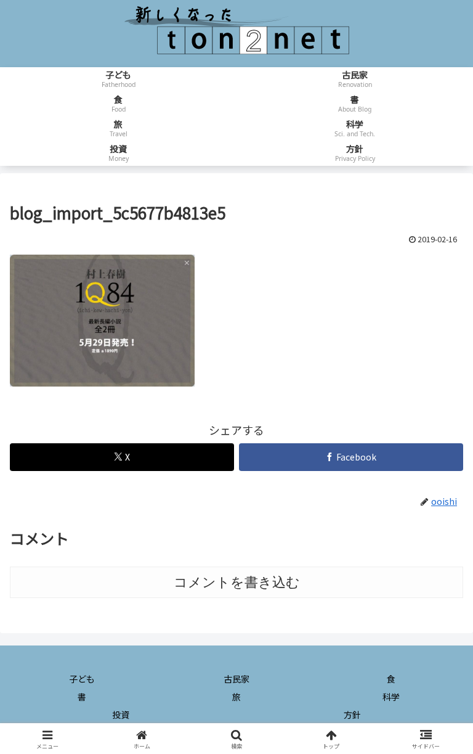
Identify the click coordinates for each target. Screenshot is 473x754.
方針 (352, 714)
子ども (82, 679)
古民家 (236, 679)
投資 (120, 714)
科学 (391, 696)
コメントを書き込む (237, 582)
